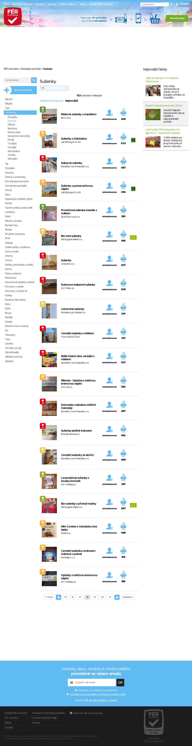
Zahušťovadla (11, 352)
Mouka (8, 229)
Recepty (40, 4)
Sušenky (66, 260)
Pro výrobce (11, 718)
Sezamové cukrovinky (19, 136)
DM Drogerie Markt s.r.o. (71, 240)
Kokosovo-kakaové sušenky (78, 284)
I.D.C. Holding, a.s (68, 582)
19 (43, 208)
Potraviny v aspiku (14, 286)
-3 (43, 257)
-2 (43, 427)
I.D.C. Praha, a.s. (67, 288)
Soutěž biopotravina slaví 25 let (164, 105)
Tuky (7, 339)
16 (73, 597)
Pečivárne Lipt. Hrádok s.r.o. (73, 313)
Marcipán (12, 159)
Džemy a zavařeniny (15, 177)
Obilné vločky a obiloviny (17, 247)
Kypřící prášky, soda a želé (18, 208)
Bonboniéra (14, 151)
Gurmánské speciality (16, 186)
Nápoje (9, 243)
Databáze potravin (22, 4)
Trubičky (12, 143)
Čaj (6, 164)
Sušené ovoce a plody (16, 326)
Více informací (177, 18)
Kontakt (9, 727)
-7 (43, 160)
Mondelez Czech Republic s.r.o (75, 167)
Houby (8, 190)
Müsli (7, 238)
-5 (43, 354)
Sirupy (8, 313)
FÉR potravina (11, 69)
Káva (7, 194)
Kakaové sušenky (71, 163)
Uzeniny (9, 344)
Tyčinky (11, 155)
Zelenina (9, 361)
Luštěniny (10, 212)
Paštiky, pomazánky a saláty (19, 265)
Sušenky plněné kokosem (76, 430)
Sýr (7, 330)
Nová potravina (23, 90)
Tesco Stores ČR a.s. (70, 337)
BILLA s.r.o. (66, 118)
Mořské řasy (11, 225)
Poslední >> (128, 597)
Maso (8, 216)
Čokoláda (10, 168)
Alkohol (8, 99)
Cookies (36, 723)
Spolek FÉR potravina (101, 4)
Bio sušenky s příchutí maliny (78, 503)
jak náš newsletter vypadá (102, 700)
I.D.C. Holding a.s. (68, 485)
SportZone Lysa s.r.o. (70, 217)
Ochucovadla (11, 251)
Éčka (6, 4)
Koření (8, 203)
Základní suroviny (13, 357)
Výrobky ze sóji (13, 348)
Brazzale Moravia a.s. (70, 434)
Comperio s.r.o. (68, 264)
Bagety (9, 103)
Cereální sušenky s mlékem (77, 333)
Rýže (7, 308)
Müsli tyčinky (14, 132)
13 (43, 476)
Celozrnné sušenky (72, 309)
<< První (48, 597)
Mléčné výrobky (13, 221)
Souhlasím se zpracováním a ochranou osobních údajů (97, 694)
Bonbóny (12, 128)
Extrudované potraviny (17, 181)
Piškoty (11, 124)
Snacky (8, 322)
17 (80, 597)
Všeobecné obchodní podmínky (48, 713)
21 (110, 597)
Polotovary (10, 278)
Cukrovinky (10, 112)
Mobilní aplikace (68, 4)
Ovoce (8, 260)
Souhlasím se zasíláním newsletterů (97, 690)
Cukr (7, 108)
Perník (11, 140)
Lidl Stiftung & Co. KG (71, 142)
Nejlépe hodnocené (51, 101)
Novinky (52, 4)
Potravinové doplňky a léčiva (19, 282)
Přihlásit (184, 4)
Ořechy (9, 256)
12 (43, 500)
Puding (8, 295)
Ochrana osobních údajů (44, 718)
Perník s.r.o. (66, 533)
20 (102, 597)
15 (43, 111)
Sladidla (9, 317)
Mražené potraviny (15, 234)
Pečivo (8, 269)
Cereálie (12, 147)
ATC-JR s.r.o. (67, 387)
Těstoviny (10, 335)
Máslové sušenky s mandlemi (78, 114)
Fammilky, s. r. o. (68, 558)
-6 (43, 403)
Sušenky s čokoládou (74, 138)
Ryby (7, 304)
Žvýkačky (12, 117)
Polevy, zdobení (13, 273)
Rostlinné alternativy (15, 300)
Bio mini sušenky (71, 236)
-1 (43, 330)
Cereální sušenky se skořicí (77, 455)
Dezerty (9, 173)
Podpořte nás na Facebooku (87, 713)
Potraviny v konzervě (16, 291)
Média (83, 4)
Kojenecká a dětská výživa (18, 199)
